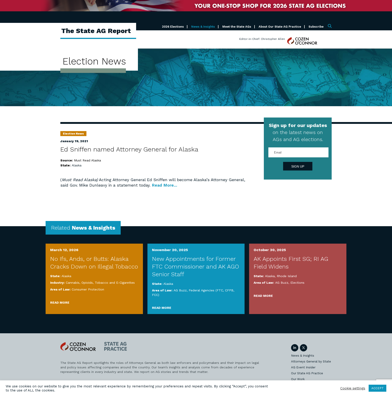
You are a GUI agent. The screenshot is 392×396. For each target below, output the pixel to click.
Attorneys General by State (311, 361)
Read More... (164, 185)
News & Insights (203, 26)
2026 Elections (173, 26)
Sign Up (297, 166)
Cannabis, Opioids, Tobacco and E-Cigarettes (100, 282)
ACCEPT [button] (377, 388)
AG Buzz (180, 290)
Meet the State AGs (236, 26)
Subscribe (316, 26)
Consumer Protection (88, 289)
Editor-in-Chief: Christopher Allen (262, 39)
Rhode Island (287, 276)
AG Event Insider (303, 367)
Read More (59, 302)
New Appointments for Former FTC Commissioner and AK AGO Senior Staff (195, 266)
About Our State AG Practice (280, 26)
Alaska (76, 165)
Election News (73, 133)
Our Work (298, 379)
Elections (297, 282)
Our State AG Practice (307, 373)
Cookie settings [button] (352, 388)
